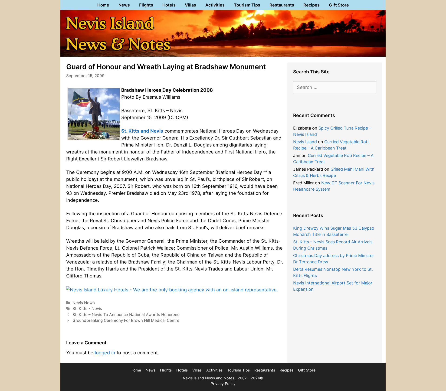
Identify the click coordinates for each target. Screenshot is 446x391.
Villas (190, 5)
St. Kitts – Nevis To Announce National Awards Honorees (125, 314)
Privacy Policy (223, 383)
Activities (215, 5)
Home (103, 5)
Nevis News (83, 302)
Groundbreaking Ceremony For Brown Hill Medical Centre (125, 320)
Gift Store (339, 5)
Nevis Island (305, 141)
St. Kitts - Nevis (87, 308)
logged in (105, 352)
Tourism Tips (247, 5)
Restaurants (281, 5)
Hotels (169, 5)
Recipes (311, 5)
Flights (146, 5)
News (124, 5)
